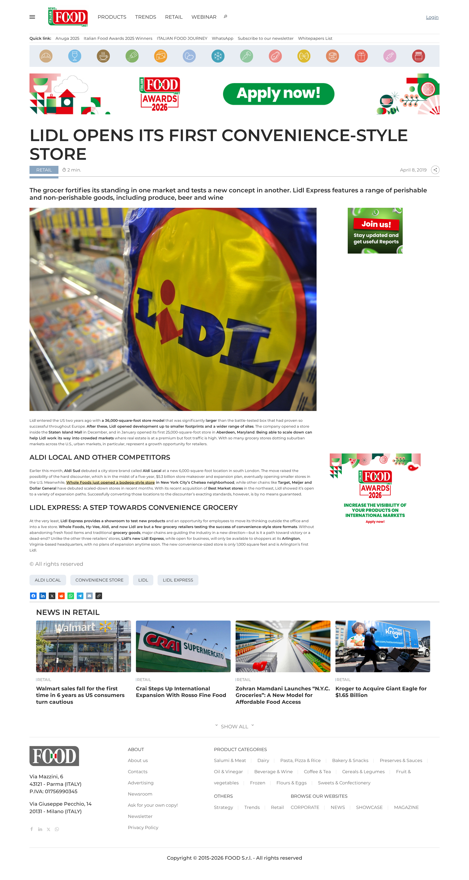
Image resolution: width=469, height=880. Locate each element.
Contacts (137, 771)
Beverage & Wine (273, 771)
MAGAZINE (406, 807)
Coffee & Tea (317, 771)
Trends (145, 16)
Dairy (263, 760)
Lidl (143, 580)
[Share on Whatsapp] (70, 596)
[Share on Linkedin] (42, 596)
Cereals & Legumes (363, 771)
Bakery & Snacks (350, 760)
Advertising (141, 782)
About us (138, 760)
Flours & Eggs (291, 782)
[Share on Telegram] (80, 596)
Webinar (204, 16)
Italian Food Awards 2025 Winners (118, 38)
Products (112, 16)
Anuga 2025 (67, 38)
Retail (174, 16)
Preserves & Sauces (401, 760)
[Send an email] (89, 596)
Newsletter (140, 816)
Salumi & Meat (230, 760)
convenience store (99, 580)
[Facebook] (32, 829)
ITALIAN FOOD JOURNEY (182, 38)
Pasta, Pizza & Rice (300, 760)
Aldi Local (48, 580)
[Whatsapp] (57, 829)
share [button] (435, 170)
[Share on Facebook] (33, 596)
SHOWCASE (369, 807)
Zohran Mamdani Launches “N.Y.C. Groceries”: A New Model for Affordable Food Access (283, 695)
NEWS (338, 807)
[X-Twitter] (49, 829)
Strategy (223, 807)
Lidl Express (178, 580)
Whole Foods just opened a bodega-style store (110, 482)
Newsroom (140, 794)
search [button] (225, 16)
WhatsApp (222, 38)
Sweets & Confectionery (344, 782)
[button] (33, 16)
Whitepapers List (315, 38)
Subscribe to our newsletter (266, 38)
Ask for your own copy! (153, 805)
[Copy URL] (98, 596)
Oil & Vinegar (228, 771)
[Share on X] (52, 596)
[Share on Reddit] (61, 596)
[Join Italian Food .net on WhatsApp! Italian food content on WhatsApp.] (375, 231)
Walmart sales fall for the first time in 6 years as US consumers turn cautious (80, 695)
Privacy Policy (143, 827)
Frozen (257, 782)
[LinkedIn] (41, 829)
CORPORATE (305, 807)
